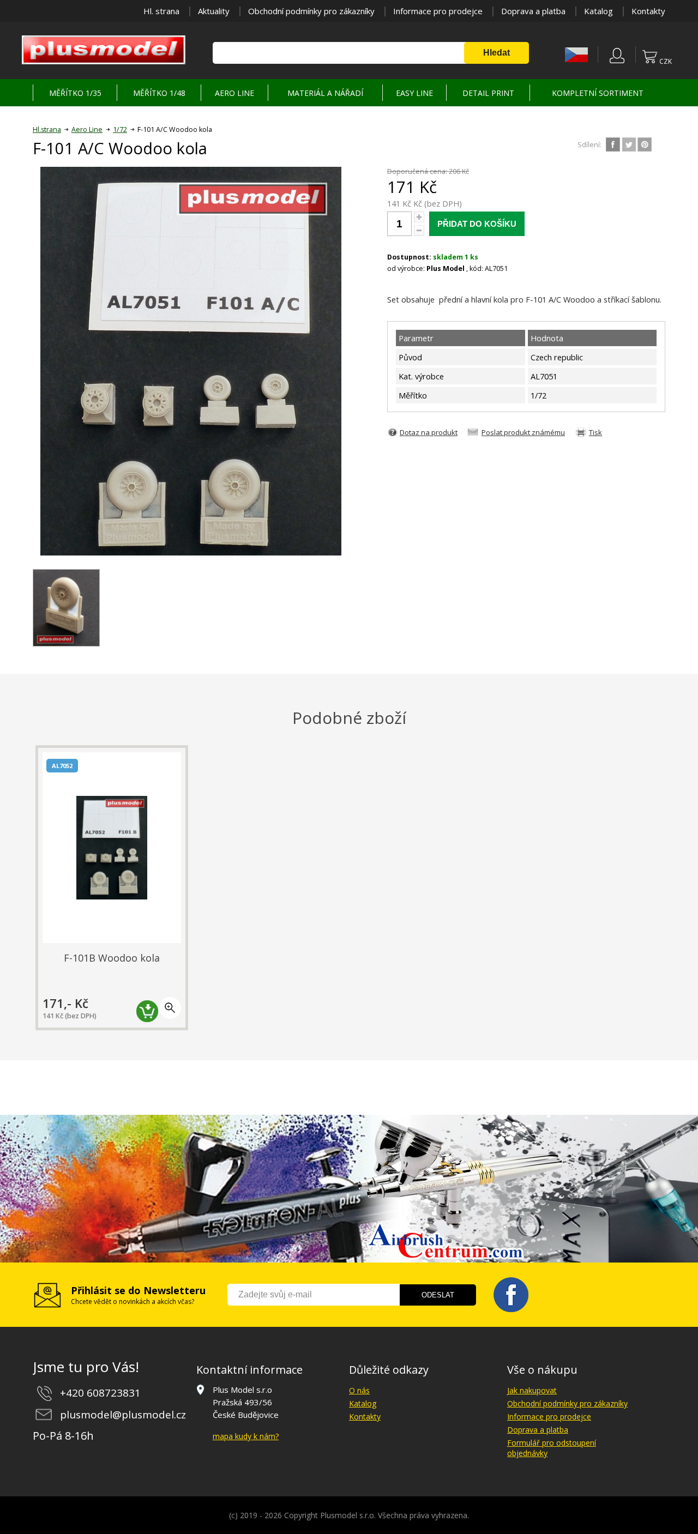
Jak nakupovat (532, 1390)
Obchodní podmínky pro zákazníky (311, 10)
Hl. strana (161, 10)
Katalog (598, 10)
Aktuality (214, 10)
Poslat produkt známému (523, 432)
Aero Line (87, 129)
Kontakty (648, 10)
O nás (359, 1390)
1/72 (120, 129)
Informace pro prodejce (438, 10)
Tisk (595, 432)
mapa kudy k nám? (246, 1436)
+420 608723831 (100, 1393)
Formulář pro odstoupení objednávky (551, 1448)
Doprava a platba (533, 10)
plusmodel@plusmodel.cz (123, 1415)
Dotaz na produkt (429, 432)
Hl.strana (47, 129)
